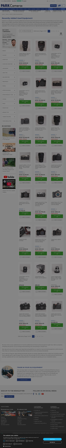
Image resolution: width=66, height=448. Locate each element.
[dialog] (33, 441)
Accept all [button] (52, 439)
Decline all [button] (52, 442)
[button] (22, 446)
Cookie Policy (22, 438)
